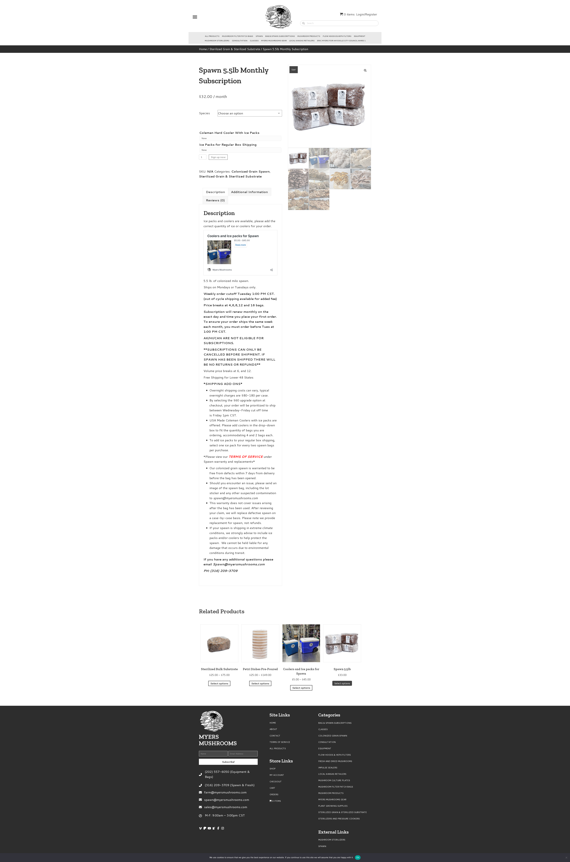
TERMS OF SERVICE (246, 456)
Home (203, 49)
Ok (357, 857)
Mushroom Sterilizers (217, 40)
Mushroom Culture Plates (334, 780)
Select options (219, 683)
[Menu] (194, 17)
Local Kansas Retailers (302, 40)
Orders (274, 794)
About (273, 729)
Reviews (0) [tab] (215, 200)
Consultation (239, 40)
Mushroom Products (308, 36)
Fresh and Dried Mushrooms (335, 761)
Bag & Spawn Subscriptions (280, 36)
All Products (212, 36)
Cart (272, 787)
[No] (566, 857)
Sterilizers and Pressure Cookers (339, 818)
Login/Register (366, 14)
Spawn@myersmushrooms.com (239, 564)
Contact (275, 735)
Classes (254, 40)
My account (277, 775)
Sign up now (218, 157)
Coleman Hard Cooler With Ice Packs (229, 132)
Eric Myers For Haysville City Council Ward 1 (341, 40)
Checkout (276, 781)
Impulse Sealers (327, 767)
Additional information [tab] (249, 192)
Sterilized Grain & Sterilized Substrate (234, 49)
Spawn (259, 36)
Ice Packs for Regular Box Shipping (227, 144)
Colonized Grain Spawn (250, 171)
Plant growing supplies (332, 805)
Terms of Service (280, 742)
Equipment (359, 36)
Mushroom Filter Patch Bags (237, 36)
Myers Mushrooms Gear (274, 40)
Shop (273, 768)
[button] (365, 70)
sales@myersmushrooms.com (225, 807)
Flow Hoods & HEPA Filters (337, 36)
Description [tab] (215, 192)
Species (204, 113)
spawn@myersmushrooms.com (235, 498)
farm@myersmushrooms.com (225, 792)
